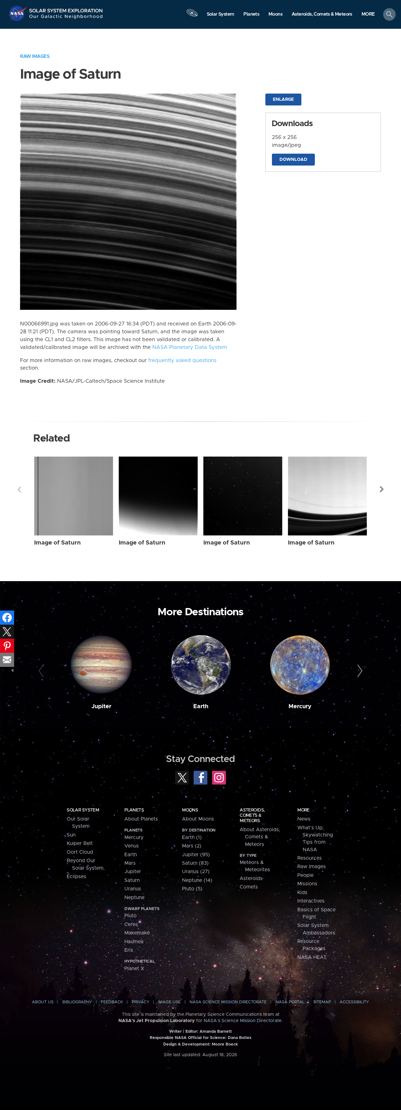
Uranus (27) (196, 871)
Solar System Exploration (66, 8)
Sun (71, 834)
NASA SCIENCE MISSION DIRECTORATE (228, 1002)
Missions (307, 883)
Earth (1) (192, 837)
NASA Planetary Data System (189, 347)
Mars (130, 863)
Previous (19, 489)
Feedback (112, 1002)
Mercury (300, 706)
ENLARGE (283, 99)
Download (293, 159)
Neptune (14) (197, 880)
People (305, 875)
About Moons (198, 818)
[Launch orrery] (192, 16)
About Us (43, 1002)
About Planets (141, 818)
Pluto (130, 915)
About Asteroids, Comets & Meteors (260, 837)
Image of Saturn (57, 543)
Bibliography (77, 1002)
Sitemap (322, 1002)
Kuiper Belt (80, 843)
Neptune (134, 897)
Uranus (132, 888)
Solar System (83, 810)
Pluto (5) (192, 888)
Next (382, 489)
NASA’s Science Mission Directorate (243, 1021)
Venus (131, 845)
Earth (200, 706)
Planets (134, 810)
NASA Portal (290, 1002)
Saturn (132, 880)
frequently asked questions (182, 360)
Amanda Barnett (216, 1032)
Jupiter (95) (196, 854)
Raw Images (34, 56)
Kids (302, 892)
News (303, 818)
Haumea (133, 941)
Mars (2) (191, 845)
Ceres (131, 924)
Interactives (311, 900)
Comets (249, 886)
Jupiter (101, 706)
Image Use (169, 1002)
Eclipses (76, 876)
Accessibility (354, 1002)
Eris (128, 950)
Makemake (137, 932)
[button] (368, 14)
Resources (309, 858)
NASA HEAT (311, 957)
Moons (190, 810)
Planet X (134, 968)
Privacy (140, 1002)
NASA (18, 13)
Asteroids (251, 878)
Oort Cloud (80, 852)
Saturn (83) (195, 863)
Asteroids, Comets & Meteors (252, 815)
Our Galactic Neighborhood (66, 18)
